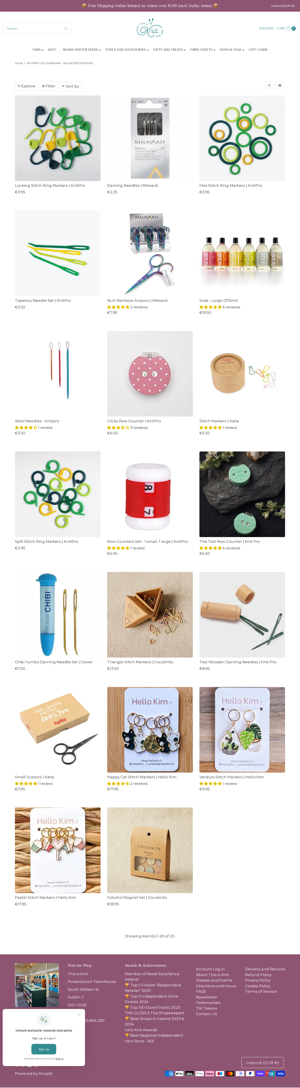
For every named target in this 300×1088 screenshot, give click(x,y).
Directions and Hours (216, 986)
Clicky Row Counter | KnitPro (134, 421)
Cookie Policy (257, 986)
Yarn (36, 49)
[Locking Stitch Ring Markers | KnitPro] (58, 138)
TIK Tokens (206, 1008)
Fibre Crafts (201, 49)
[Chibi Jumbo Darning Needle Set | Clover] (58, 615)
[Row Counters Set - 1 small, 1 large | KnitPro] (150, 494)
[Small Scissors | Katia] (58, 730)
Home (19, 63)
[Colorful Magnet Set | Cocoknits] (150, 850)
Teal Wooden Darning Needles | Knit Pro (237, 662)
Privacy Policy (258, 980)
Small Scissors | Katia (34, 777)
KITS (52, 49)
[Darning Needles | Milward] (150, 138)
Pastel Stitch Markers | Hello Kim (45, 897)
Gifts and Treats (168, 49)
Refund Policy (258, 975)
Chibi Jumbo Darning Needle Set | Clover (54, 662)
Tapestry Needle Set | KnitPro (43, 300)
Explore (28, 86)
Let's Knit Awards (141, 1030)
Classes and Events (214, 980)
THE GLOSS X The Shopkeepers (154, 1013)
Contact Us (206, 1014)
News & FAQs (230, 49)
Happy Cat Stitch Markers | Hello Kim (142, 777)
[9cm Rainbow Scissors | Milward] (150, 253)
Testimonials (208, 1002)
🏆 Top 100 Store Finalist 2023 (152, 1007)
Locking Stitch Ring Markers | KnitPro (50, 185)
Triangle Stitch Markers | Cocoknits (140, 662)
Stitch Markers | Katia (219, 421)
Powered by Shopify (34, 1073)
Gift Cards (258, 49)
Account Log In (210, 969)
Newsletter (206, 997)
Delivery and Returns (265, 969)
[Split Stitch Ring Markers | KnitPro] (58, 494)
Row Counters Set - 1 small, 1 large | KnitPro (147, 541)
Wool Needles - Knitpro (37, 421)
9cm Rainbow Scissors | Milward (137, 300)
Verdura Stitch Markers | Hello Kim (231, 777)
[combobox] (37, 28)
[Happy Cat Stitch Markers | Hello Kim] (150, 730)
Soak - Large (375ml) (218, 300)
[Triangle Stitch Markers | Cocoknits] (150, 615)
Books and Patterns (80, 49)
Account (266, 28)
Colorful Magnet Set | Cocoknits (137, 897)
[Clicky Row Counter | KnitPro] (150, 374)
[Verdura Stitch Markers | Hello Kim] (242, 730)
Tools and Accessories (125, 49)
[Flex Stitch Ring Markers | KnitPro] (242, 138)
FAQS (201, 991)
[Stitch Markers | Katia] (242, 374)
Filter (50, 86)
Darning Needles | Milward (132, 185)
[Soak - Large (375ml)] (242, 253)
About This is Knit (212, 975)
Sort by (72, 86)
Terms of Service (261, 991)
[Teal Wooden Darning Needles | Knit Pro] (242, 615)
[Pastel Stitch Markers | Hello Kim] (58, 850)
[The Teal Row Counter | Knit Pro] (242, 494)
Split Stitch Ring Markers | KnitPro (46, 541)
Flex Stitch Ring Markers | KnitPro (230, 185)
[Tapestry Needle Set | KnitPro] (58, 253)
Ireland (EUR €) (283, 5)
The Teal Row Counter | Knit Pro (229, 541)
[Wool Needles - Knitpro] (58, 374)
